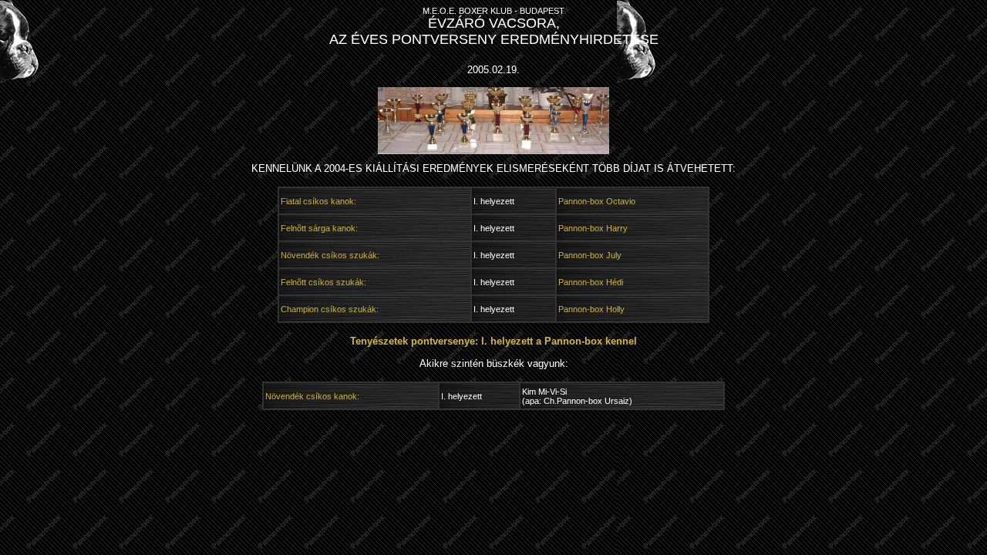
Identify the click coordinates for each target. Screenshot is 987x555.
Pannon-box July (590, 255)
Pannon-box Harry (593, 228)
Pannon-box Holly (591, 309)
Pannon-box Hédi (590, 282)
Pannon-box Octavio (596, 201)
